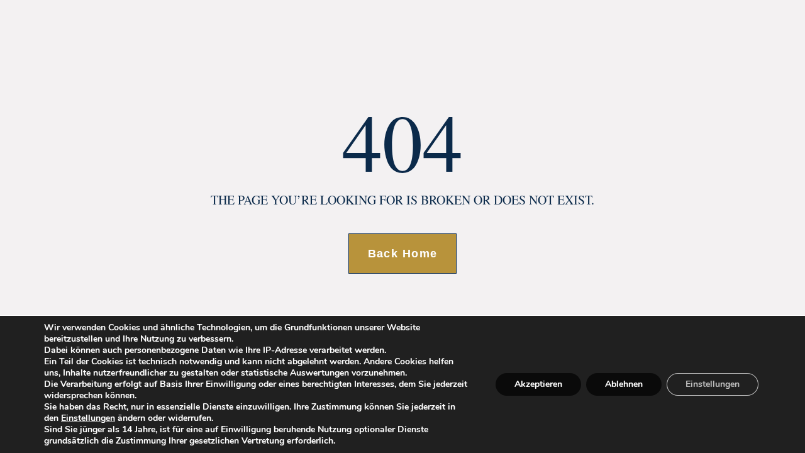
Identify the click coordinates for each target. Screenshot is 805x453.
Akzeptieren (538, 384)
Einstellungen (88, 418)
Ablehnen (624, 384)
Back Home (403, 253)
